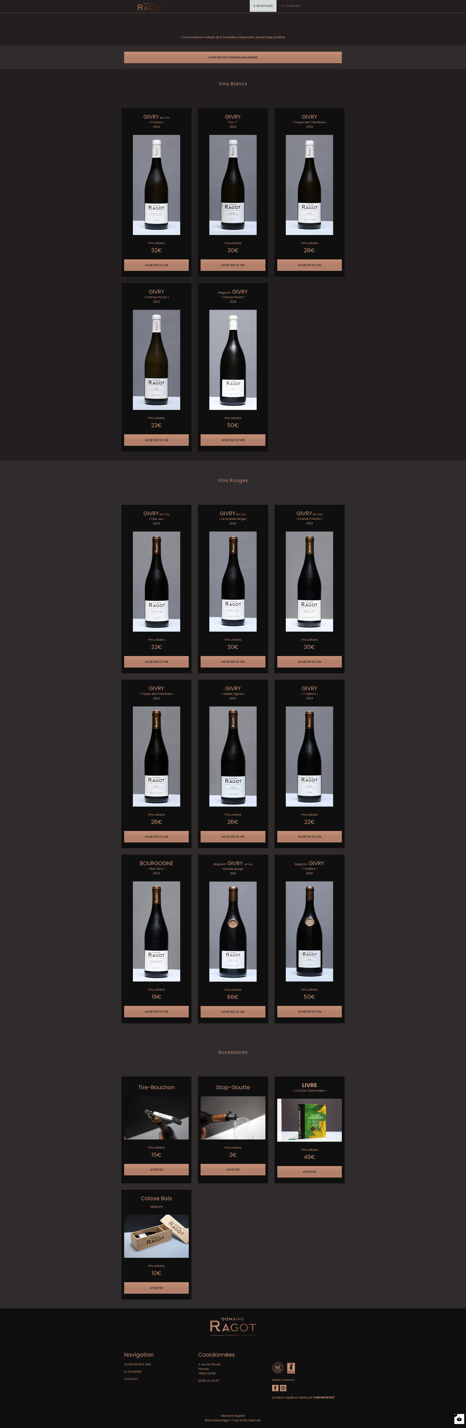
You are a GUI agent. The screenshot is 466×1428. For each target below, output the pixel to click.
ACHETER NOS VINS (137, 1364)
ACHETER (156, 1170)
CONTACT (131, 1379)
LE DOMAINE (132, 1372)
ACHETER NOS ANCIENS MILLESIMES (233, 57)
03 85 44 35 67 (208, 1381)
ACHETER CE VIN (156, 265)
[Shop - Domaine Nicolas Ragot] (149, 6)
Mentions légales (233, 1416)
